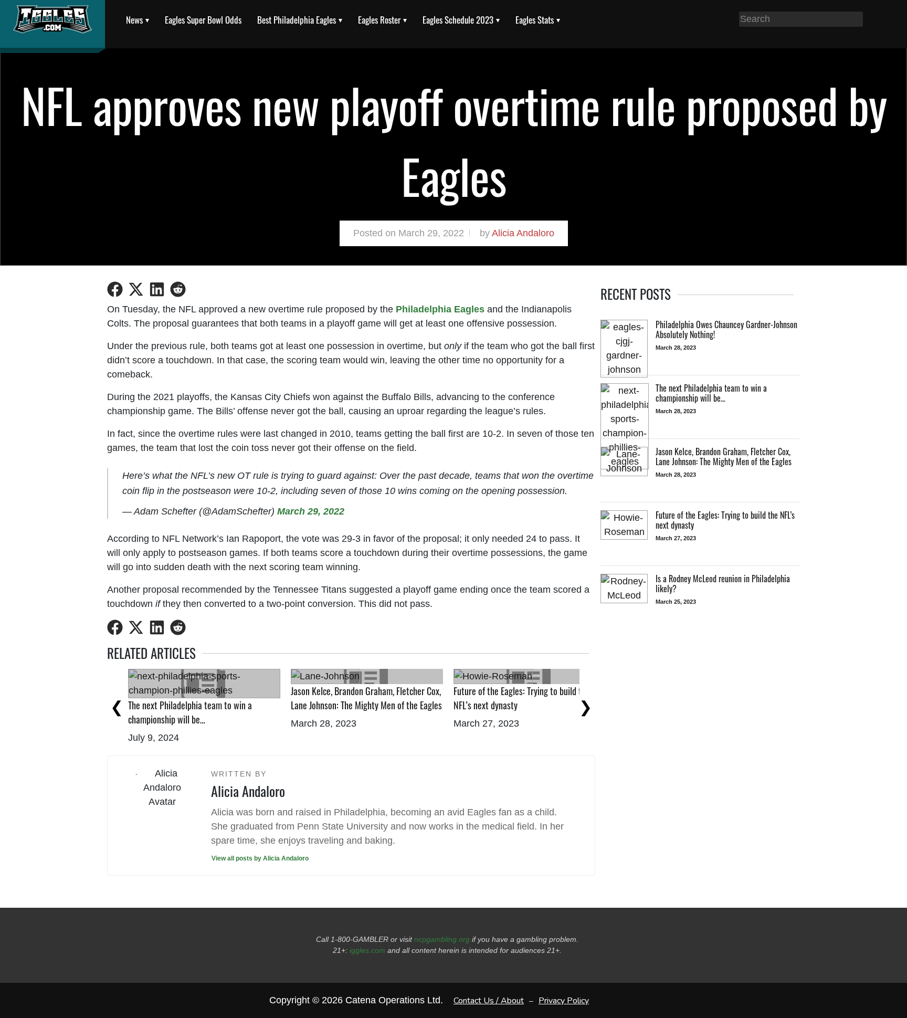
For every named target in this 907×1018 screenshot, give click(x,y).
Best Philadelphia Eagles (296, 19)
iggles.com (367, 950)
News (134, 19)
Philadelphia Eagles (440, 309)
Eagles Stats (534, 19)
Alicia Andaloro (523, 233)
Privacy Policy (564, 1000)
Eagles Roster (379, 19)
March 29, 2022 (310, 511)
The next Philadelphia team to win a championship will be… (190, 712)
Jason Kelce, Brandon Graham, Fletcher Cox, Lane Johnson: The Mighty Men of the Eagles (366, 698)
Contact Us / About (489, 1000)
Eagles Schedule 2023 (458, 19)
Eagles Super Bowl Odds (203, 19)
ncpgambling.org (442, 939)
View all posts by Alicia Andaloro (260, 858)
